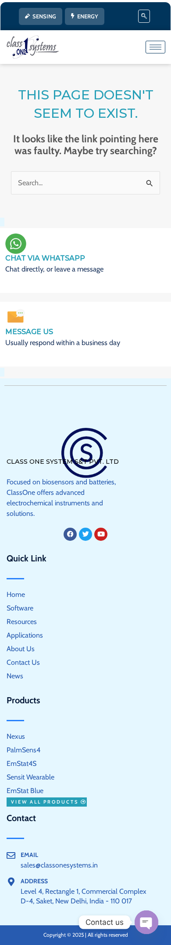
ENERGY (87, 16)
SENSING (44, 16)
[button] (144, 16)
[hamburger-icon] (155, 47)
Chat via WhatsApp (45, 258)
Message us (29, 332)
